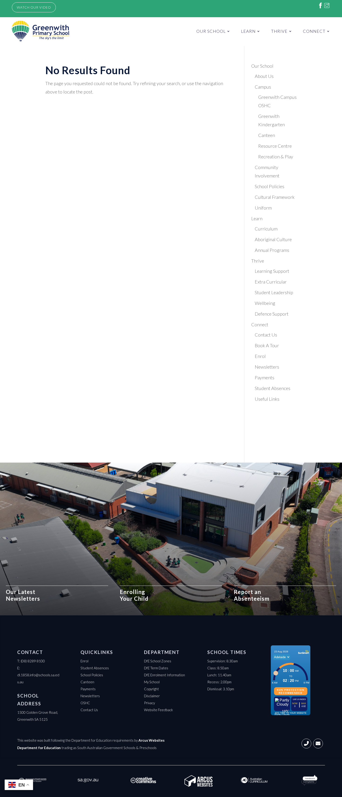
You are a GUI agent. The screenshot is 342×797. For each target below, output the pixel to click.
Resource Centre (275, 146)
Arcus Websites (151, 740)
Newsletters (267, 367)
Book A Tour (267, 345)
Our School (211, 31)
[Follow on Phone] (306, 743)
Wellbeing (265, 303)
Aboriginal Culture (273, 239)
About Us (264, 76)
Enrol (260, 356)
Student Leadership (274, 292)
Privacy (149, 703)
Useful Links (267, 399)
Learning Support (272, 271)
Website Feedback (158, 710)
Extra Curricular (271, 281)
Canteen (266, 135)
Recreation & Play (275, 156)
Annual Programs (272, 250)
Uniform (263, 207)
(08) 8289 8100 (33, 661)
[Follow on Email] (318, 743)
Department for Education (39, 748)
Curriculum (266, 228)
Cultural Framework (275, 197)
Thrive (279, 31)
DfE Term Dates (156, 668)
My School (152, 682)
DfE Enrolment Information (164, 675)
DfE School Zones (157, 661)
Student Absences (272, 388)
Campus (263, 87)
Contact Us (266, 334)
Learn (248, 31)
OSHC (85, 703)
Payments (264, 377)
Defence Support (271, 314)
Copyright (151, 689)
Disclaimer (152, 696)
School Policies (269, 186)
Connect (314, 31)
